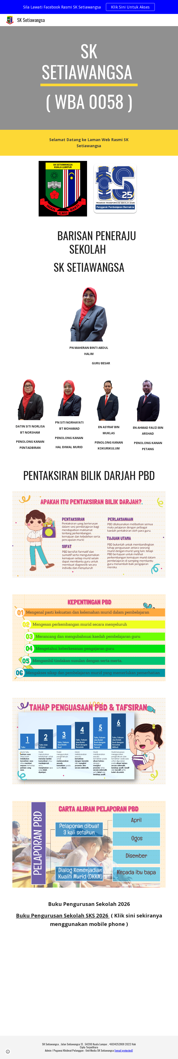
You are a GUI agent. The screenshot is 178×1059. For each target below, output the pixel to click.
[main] (89, 78)
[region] (89, 7)
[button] (8, 1052)
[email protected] (124, 1050)
